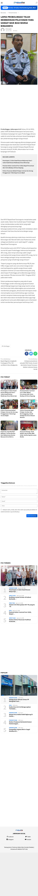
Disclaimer (13, 849)
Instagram (11, 839)
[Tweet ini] (31, 354)
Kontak (26, 847)
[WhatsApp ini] (35, 354)
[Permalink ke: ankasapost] (3, 30)
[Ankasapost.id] (19, 2)
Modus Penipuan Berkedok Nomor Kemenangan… (20, 723)
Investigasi (12, 595)
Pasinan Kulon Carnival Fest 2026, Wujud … (20, 613)
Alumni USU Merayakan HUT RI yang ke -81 (22, 605)
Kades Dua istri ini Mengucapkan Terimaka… (20, 708)
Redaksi (31, 847)
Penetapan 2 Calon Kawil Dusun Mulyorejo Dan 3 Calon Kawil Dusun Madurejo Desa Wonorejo (9, 393)
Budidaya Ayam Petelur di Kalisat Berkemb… (20, 598)
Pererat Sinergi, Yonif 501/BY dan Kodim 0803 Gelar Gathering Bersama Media (28, 434)
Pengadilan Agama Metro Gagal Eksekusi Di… (19, 730)
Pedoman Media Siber (18, 847)
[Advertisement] (19, 106)
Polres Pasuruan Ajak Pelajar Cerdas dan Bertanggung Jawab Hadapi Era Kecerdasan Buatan (27, 413)
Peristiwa (12, 603)
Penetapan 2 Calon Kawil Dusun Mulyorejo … (19, 590)
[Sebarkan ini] (27, 354)
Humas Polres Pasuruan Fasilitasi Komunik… (20, 620)
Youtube (29, 839)
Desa (10, 610)
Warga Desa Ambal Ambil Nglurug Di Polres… (21, 715)
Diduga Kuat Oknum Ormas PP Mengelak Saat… (19, 700)
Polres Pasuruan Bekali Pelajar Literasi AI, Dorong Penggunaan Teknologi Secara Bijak (9, 412)
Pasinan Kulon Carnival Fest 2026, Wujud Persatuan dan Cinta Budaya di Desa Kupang (27, 393)
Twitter (29, 837)
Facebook (10, 837)
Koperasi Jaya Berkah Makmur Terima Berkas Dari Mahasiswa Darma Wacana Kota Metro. (8, 434)
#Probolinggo (6, 346)
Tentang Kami (7, 847)
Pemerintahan (13, 588)
